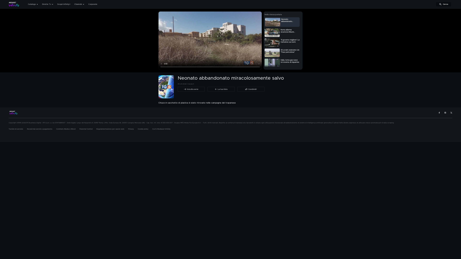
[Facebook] (439, 113)
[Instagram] (445, 113)
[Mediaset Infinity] (14, 4)
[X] (451, 113)
